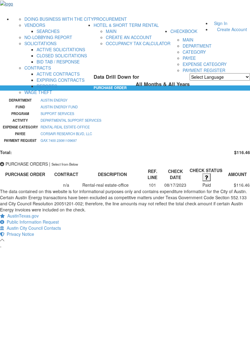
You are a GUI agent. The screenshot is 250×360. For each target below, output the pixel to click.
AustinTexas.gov (22, 216)
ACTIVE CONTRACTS (58, 74)
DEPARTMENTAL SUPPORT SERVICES (71, 120)
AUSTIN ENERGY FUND (59, 106)
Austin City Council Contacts (32, 228)
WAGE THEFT (38, 92)
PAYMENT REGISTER (204, 70)
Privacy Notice (19, 234)
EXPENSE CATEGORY (205, 64)
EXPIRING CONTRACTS (60, 80)
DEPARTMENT (197, 46)
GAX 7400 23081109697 (59, 140)
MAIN (111, 31)
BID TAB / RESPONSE (58, 62)
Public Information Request (31, 222)
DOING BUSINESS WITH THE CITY (59, 19)
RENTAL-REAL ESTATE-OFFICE (65, 126)
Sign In (220, 23)
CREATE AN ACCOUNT (129, 37)
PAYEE (189, 58)
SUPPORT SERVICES (57, 113)
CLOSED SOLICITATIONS (62, 55)
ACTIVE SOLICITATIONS (61, 49)
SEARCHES (48, 31)
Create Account (232, 29)
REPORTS (47, 86)
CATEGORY (194, 52)
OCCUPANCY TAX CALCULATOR (138, 43)
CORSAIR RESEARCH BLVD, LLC (66, 133)
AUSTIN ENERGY (54, 100)
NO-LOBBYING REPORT (48, 37)
